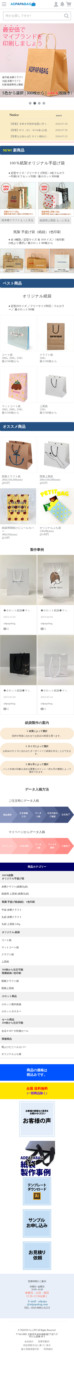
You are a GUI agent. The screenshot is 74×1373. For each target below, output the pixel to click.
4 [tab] (44, 103)
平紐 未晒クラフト (12, 910)
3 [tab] (39, 103)
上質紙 (5, 961)
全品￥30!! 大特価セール (15, 1031)
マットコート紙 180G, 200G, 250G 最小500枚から (12, 409)
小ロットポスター (11, 1011)
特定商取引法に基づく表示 (37, 1345)
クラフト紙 (8, 954)
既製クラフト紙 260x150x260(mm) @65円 (12, 479)
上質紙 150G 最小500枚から (48, 409)
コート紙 (6, 940)
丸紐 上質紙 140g (11, 924)
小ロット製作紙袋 (11, 1004)
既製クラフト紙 (10, 981)
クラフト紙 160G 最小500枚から (48, 358)
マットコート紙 (10, 947)
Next (65, 55)
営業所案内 (43, 1341)
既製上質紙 (8, 988)
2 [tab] (34, 103)
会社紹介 (29, 1341)
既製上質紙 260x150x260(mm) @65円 (50, 479)
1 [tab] (30, 103)
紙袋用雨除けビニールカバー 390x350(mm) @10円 (18, 533)
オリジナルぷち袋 (11, 1054)
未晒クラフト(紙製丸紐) (15, 886)
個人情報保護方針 (30, 1349)
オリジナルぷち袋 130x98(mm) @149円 (50, 531)
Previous (8, 55)
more (59, 115)
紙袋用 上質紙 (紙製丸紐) (15, 893)
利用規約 (48, 1349)
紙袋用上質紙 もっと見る (55, 220)
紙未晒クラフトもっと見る (17, 220)
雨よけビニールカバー (14, 1047)
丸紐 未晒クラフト (12, 917)
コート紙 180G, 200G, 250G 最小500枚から (12, 358)
